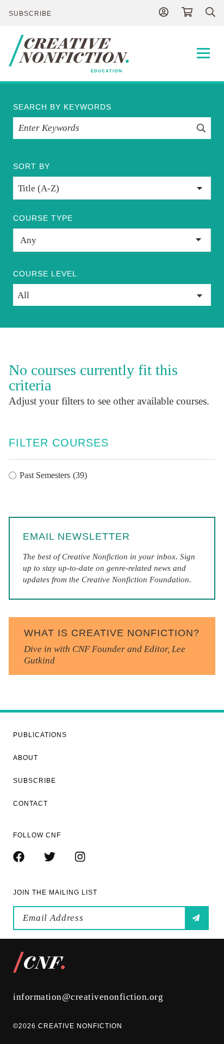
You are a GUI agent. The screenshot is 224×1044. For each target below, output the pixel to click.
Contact (30, 803)
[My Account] (164, 13)
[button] (112, 240)
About (25, 758)
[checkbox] (112, 475)
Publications (40, 735)
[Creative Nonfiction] (112, 54)
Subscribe (30, 13)
